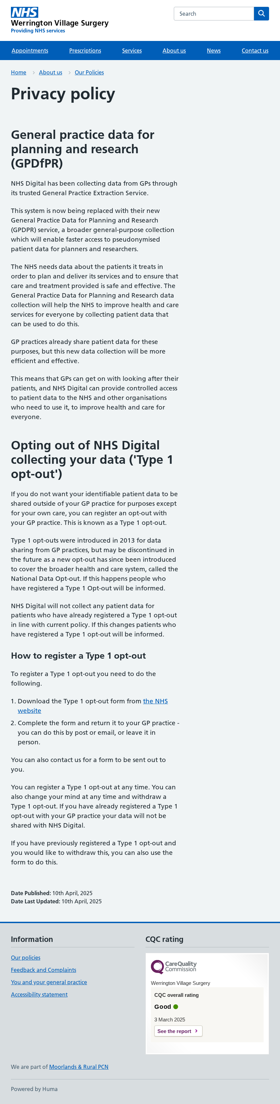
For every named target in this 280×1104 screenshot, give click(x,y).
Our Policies (89, 72)
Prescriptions (85, 50)
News (214, 50)
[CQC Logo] (174, 967)
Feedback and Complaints (43, 969)
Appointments (30, 50)
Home (18, 72)
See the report (174, 1031)
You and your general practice (49, 982)
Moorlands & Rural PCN (79, 1066)
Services (132, 50)
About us (174, 50)
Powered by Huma (34, 1089)
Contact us (255, 50)
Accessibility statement (39, 994)
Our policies (25, 957)
